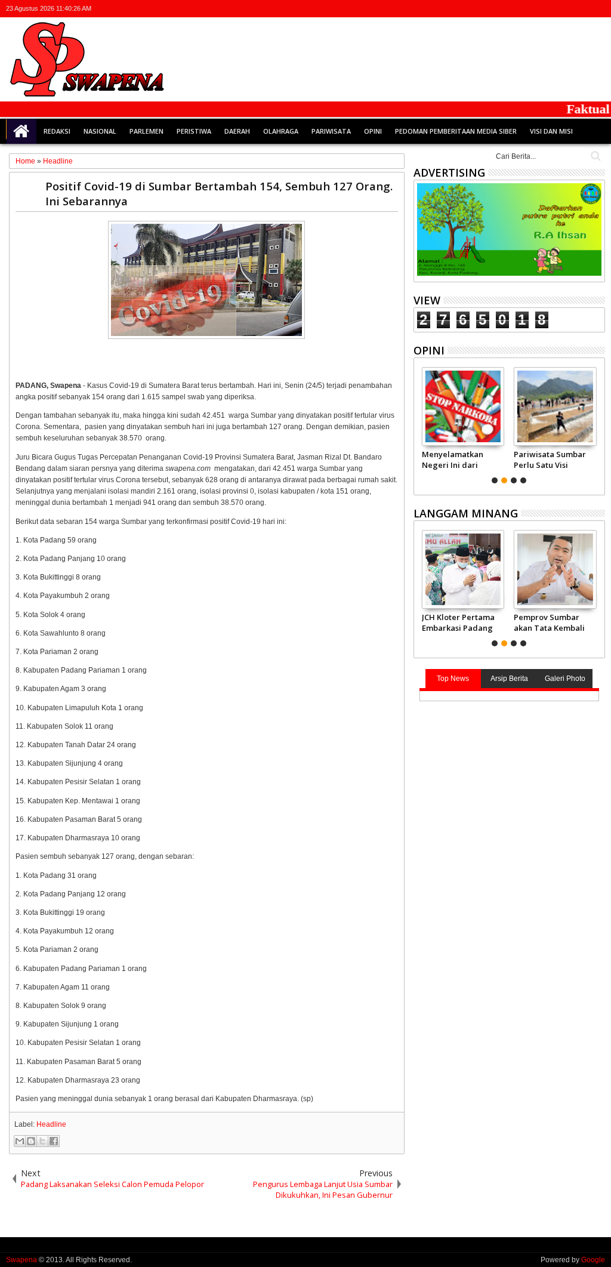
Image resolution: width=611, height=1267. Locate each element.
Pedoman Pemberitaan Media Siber (456, 131)
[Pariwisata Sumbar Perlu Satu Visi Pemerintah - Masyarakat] (555, 406)
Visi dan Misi (551, 131)
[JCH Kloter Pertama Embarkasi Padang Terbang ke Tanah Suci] (463, 569)
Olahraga (280, 131)
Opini (373, 131)
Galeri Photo (565, 678)
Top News (453, 678)
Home (21, 131)
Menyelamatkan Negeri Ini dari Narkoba (452, 459)
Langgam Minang (465, 513)
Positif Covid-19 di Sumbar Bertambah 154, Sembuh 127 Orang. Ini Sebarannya (219, 193)
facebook (550, 8)
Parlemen (146, 131)
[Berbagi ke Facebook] (54, 1141)
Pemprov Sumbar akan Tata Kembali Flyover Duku (549, 622)
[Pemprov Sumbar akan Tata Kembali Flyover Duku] (555, 569)
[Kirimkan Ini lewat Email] (20, 1141)
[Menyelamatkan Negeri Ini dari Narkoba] (463, 406)
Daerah (237, 131)
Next (421, 424)
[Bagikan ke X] (42, 1141)
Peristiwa (194, 131)
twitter (535, 8)
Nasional (100, 131)
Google (593, 1260)
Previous (597, 424)
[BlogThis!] (31, 1141)
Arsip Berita (509, 678)
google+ (566, 8)
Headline (51, 1124)
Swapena (21, 1260)
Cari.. (594, 156)
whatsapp (597, 8)
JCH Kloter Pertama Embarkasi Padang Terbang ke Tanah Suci (458, 622)
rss (582, 8)
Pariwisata (331, 131)
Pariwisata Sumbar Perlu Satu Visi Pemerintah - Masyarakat (550, 459)
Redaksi (57, 131)
